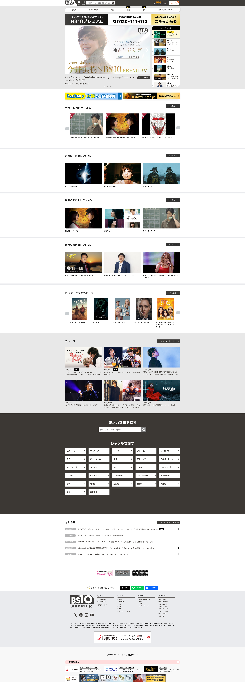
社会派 (139, 483)
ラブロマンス (165, 450)
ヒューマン (94, 475)
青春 (68, 492)
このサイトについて (164, 611)
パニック (70, 475)
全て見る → (173, 106)
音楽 (143, 10)
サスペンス (94, 450)
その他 (139, 467)
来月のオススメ (102, 601)
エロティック (72, 467)
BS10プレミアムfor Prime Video (102, 605)
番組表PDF (121, 601)
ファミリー (118, 475)
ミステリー (165, 475)
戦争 (68, 483)
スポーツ (117, 467)
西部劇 (163, 483)
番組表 (73, 10)
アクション (141, 450)
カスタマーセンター (164, 609)
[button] (67, 50)
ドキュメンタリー (167, 467)
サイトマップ (162, 613)
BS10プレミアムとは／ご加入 (145, 600)
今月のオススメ (102, 599)
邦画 (128, 10)
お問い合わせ (162, 599)
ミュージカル (95, 459)
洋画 (112, 10)
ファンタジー (142, 475)
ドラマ (116, 450)
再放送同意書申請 (163, 601)
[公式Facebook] (81, 615)
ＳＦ (68, 459)
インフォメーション (144, 606)
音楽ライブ (71, 450)
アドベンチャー (143, 459)
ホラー (116, 459)
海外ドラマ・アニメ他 (166, 10)
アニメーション (166, 459)
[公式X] (76, 615)
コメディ (93, 467)
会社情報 (161, 616)
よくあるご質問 (163, 606)
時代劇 (93, 483)
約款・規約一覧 (163, 604)
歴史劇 (116, 483)
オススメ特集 (93, 10)
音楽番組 (93, 492)
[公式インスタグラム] (86, 615)
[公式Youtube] (92, 615)
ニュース (141, 603)
